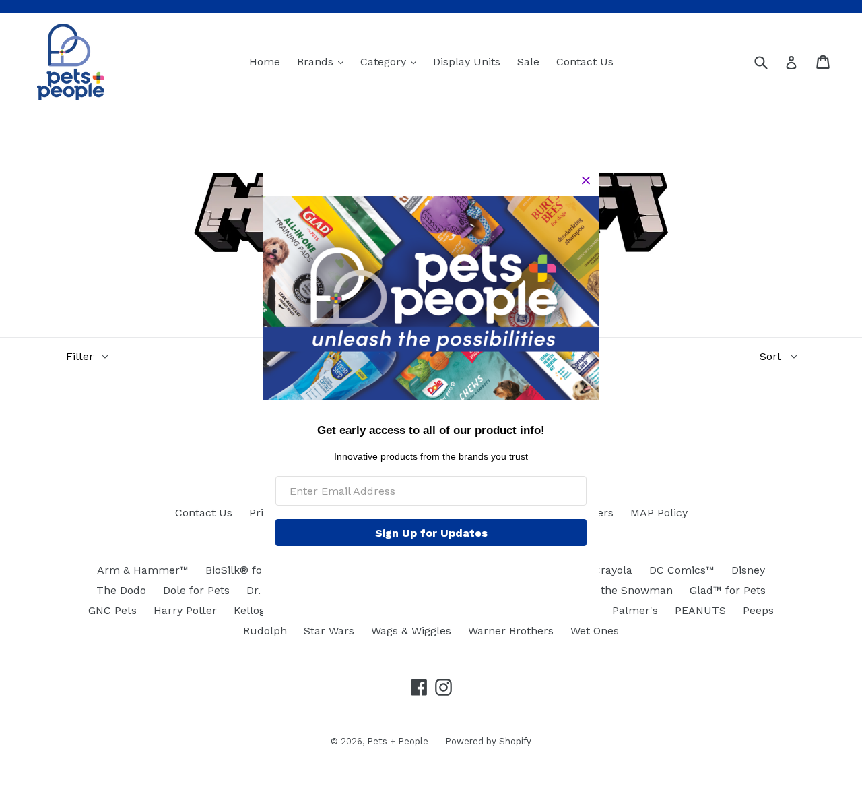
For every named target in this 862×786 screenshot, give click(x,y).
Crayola (612, 570)
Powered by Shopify (488, 741)
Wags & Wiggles (411, 630)
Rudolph (265, 630)
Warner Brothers (511, 630)
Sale (528, 61)
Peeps (758, 610)
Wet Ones (594, 630)
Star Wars (329, 630)
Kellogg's (256, 610)
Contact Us (585, 61)
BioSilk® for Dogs (250, 570)
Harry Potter (185, 610)
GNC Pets (112, 610)
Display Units (466, 61)
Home (264, 61)
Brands (323, 61)
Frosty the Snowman (619, 590)
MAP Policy (659, 512)
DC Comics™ (682, 570)
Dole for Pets (196, 590)
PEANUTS (700, 610)
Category (391, 61)
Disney (748, 570)
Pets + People (397, 741)
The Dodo (121, 590)
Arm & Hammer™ (143, 570)
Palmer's (635, 610)
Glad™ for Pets (728, 590)
